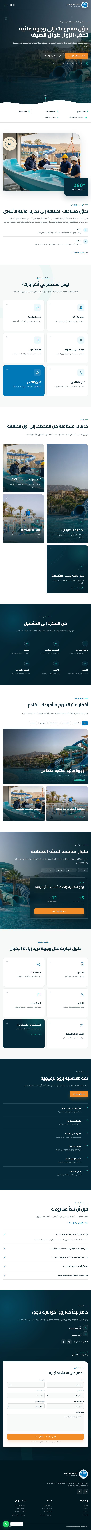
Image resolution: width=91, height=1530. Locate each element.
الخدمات (86, 1509)
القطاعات (85, 1515)
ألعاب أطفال (65, 723)
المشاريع (86, 1512)
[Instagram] (69, 1341)
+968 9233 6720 (20, 1505)
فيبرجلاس (43, 723)
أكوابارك (76, 723)
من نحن (86, 1505)
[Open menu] (5, 4)
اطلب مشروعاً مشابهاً (79, 779)
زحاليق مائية (54, 723)
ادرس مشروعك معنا (59, 911)
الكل (85, 723)
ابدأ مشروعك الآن (79, 1093)
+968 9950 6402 (20, 1512)
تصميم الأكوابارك (48, 1505)
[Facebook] (63, 1341)
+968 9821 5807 (20, 1508)
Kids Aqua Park (48, 1512)
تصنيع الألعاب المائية (47, 1509)
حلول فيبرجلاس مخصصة (46, 1515)
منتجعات (33, 723)
